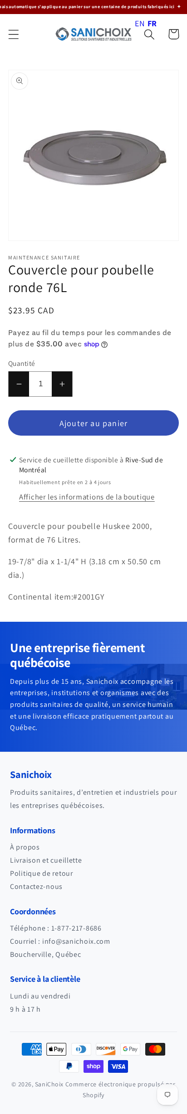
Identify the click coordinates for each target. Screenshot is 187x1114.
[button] (14, 34)
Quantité (21, 363)
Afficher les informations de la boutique (87, 497)
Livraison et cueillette (46, 860)
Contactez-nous (36, 886)
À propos (25, 847)
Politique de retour (41, 873)
